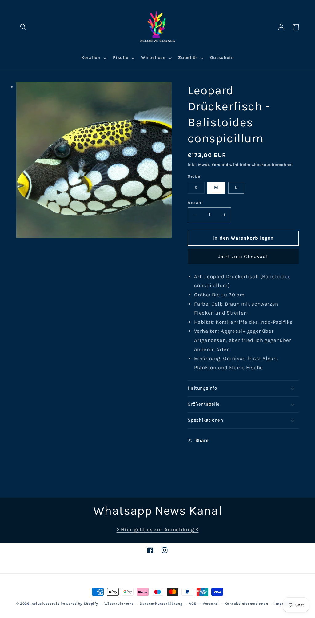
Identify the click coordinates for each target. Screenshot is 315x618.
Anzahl (195, 202)
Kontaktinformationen (246, 603)
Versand (220, 164)
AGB (192, 603)
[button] (23, 27)
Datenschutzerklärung (161, 603)
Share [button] (202, 440)
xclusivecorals (45, 603)
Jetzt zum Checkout (243, 256)
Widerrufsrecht (118, 603)
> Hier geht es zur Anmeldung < (158, 530)
